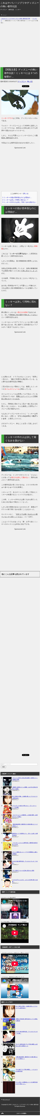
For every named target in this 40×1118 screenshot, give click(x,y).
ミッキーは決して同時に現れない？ (15, 200)
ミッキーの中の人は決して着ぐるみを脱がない (19, 202)
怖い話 (29, 81)
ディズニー (22, 81)
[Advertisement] (20, 45)
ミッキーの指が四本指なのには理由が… (17, 197)
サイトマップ (6, 1099)
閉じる (26, 193)
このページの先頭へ (21, 1113)
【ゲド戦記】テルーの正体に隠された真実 (23, 870)
